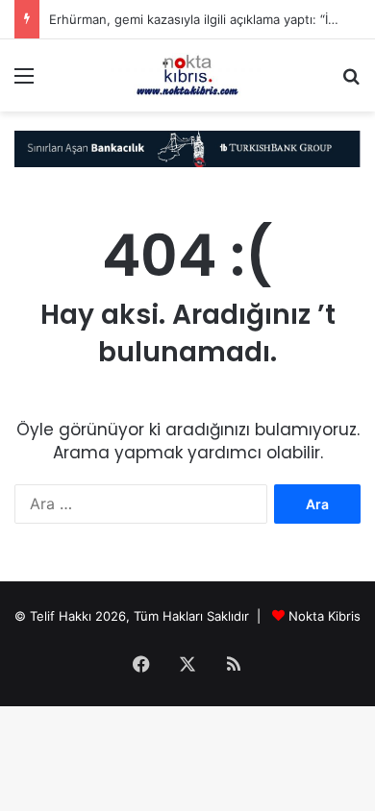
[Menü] (24, 82)
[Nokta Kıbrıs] (187, 75)
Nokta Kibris (324, 616)
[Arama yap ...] (351, 82)
